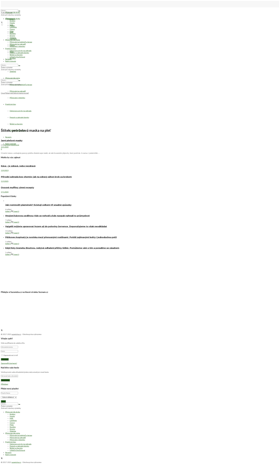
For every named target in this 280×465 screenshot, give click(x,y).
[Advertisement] (140, 110)
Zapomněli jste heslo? (9, 363)
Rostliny (13, 58)
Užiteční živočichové (17, 57)
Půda (12, 31)
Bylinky (12, 21)
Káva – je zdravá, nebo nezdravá (18, 166)
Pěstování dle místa (12, 40)
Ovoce (12, 29)
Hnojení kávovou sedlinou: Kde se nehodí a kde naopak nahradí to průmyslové (47, 215)
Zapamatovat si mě (10, 355)
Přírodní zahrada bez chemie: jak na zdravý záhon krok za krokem (36, 177)
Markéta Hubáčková (11, 145)
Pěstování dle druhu (12, 12)
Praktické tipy (10, 104)
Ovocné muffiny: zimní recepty (17, 187)
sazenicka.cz (16, 334)
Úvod (3, 93)
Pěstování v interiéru (17, 98)
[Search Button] (19, 65)
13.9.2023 (4, 170)
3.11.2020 (4, 147)
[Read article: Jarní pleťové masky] (140, 136)
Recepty (8, 59)
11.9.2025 (4, 181)
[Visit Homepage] (12, 8)
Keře (11, 25)
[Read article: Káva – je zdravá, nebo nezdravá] (140, 162)
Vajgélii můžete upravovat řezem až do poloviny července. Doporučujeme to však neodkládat (56, 226)
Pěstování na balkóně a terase (21, 42)
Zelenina (13, 38)
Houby (12, 23)
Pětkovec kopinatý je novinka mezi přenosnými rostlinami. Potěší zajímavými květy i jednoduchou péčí (61, 237)
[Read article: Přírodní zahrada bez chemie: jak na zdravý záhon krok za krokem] (140, 172)
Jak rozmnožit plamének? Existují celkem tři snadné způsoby (38, 205)
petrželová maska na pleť (19, 93)
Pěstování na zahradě (18, 91)
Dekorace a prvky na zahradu (20, 111)
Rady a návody (10, 144)
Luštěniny (13, 27)
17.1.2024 (4, 192)
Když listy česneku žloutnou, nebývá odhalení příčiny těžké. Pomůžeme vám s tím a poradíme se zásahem (62, 248)
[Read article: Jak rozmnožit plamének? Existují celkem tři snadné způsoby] (142, 201)
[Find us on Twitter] (2, 23)
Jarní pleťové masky (11, 140)
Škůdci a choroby (16, 124)
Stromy (12, 36)
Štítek (7, 93)
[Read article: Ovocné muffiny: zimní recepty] (140, 183)
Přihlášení (4, 384)
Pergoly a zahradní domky (19, 117)
